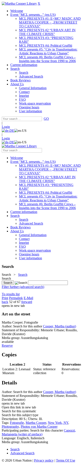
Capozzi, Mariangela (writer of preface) (39, 432)
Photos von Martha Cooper (39, 426)
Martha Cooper (36, 422)
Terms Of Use (65, 460)
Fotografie (17, 422)
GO (46, 118)
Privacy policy (44, 460)
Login (6, 127)
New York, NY (58, 422)
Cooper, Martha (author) (59, 326)
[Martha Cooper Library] (19, 3)
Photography (10, 426)
